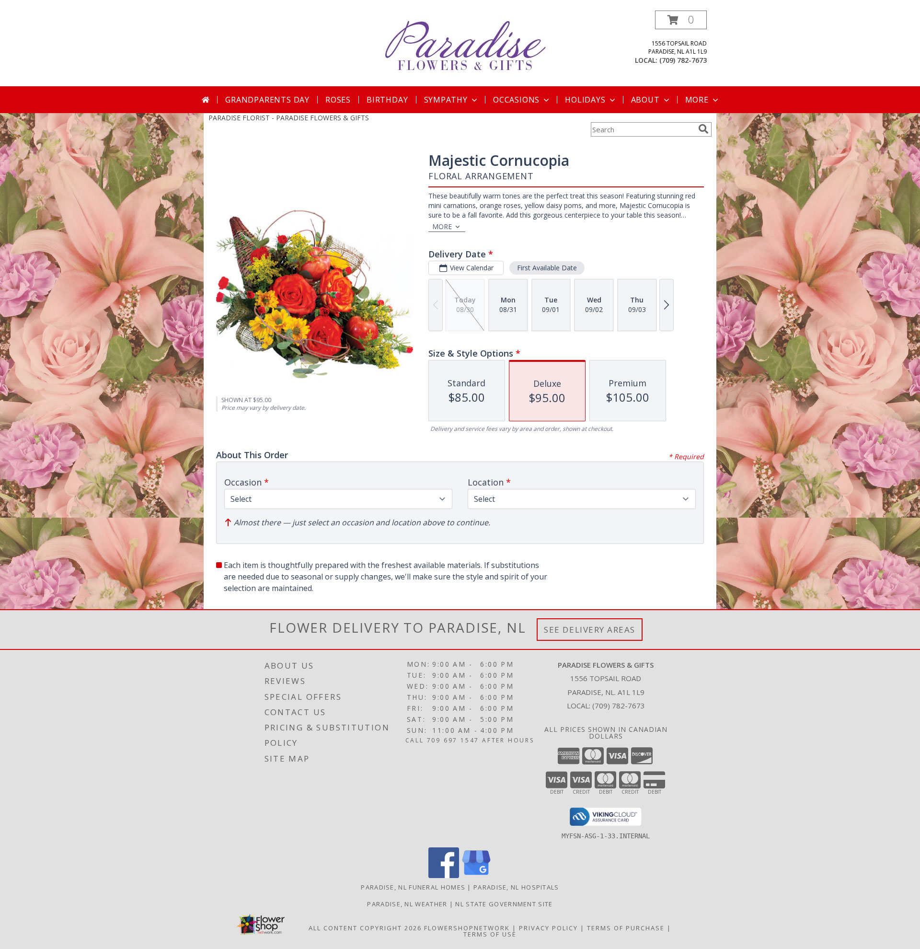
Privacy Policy (548, 928)
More (697, 99)
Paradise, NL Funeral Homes (413, 887)
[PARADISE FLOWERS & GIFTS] (463, 43)
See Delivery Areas (589, 629)
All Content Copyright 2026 (365, 928)
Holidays (585, 99)
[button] (681, 20)
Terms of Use (490, 934)
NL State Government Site (503, 904)
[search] (703, 129)
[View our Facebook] (443, 875)
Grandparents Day (267, 99)
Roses (338, 99)
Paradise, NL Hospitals (516, 887)
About (645, 99)
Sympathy (446, 99)
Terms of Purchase (626, 928)
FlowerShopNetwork (467, 928)
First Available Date (547, 267)
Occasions (516, 99)
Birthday (387, 99)
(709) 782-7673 (683, 60)
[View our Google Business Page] (476, 875)
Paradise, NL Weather (407, 904)
